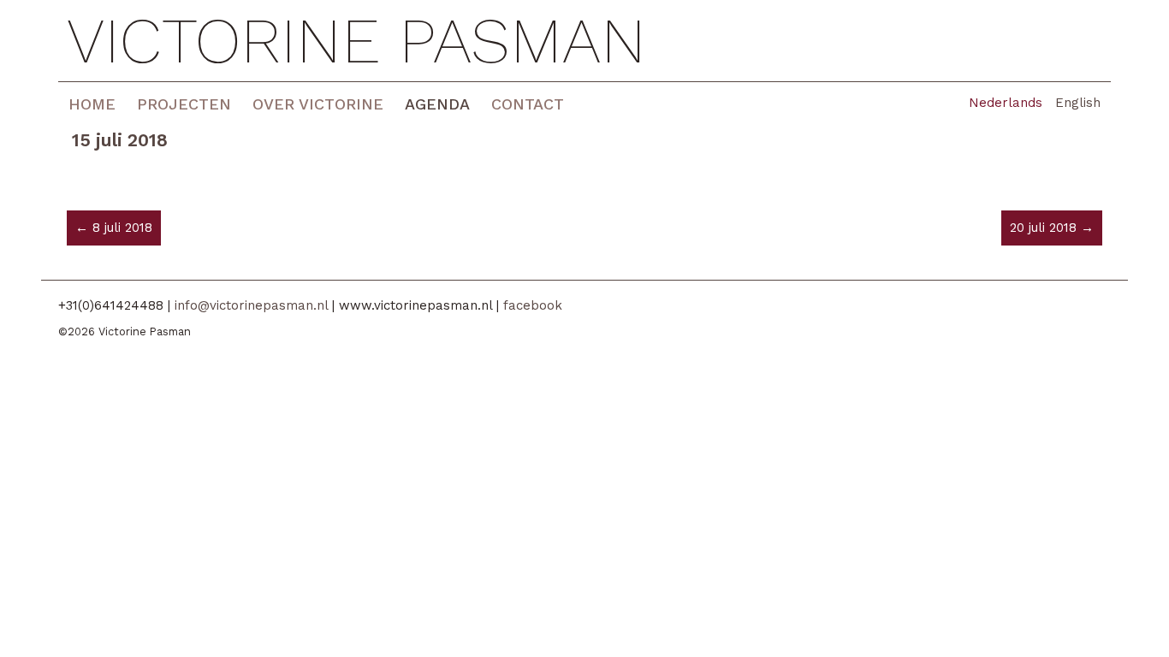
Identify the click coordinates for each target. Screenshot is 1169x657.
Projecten (184, 104)
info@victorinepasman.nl (251, 305)
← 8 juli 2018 (113, 227)
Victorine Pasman (356, 41)
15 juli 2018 (120, 140)
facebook (532, 305)
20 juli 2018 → (1052, 227)
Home (92, 104)
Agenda (437, 104)
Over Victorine (317, 104)
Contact (527, 104)
